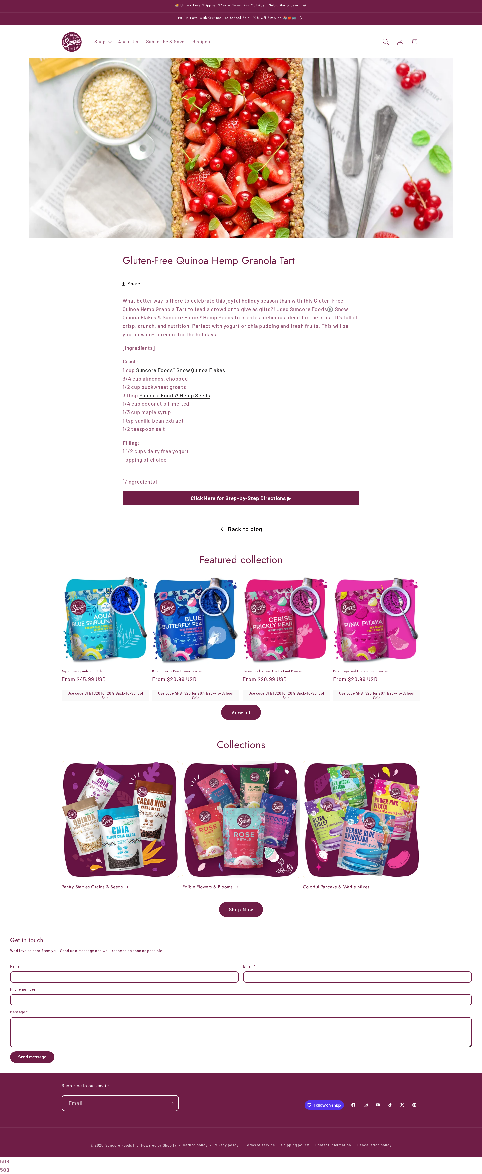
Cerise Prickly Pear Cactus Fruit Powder (272, 671)
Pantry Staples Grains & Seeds (92, 887)
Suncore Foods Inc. (122, 1145)
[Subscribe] (171, 1103)
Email (249, 966)
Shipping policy (295, 1145)
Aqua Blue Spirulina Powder (83, 671)
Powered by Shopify (158, 1145)
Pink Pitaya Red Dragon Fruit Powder (361, 671)
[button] (102, 42)
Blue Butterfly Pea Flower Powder (177, 671)
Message (19, 1012)
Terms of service (260, 1145)
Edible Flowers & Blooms (207, 887)
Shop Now (241, 909)
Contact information (333, 1145)
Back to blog (245, 528)
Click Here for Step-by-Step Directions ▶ (241, 498)
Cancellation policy (374, 1145)
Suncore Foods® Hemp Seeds (174, 395)
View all (240, 712)
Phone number (22, 989)
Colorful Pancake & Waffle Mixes (336, 887)
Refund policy (195, 1145)
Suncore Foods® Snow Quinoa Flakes (180, 370)
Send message (32, 1057)
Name (15, 966)
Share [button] (134, 283)
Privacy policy (226, 1145)
